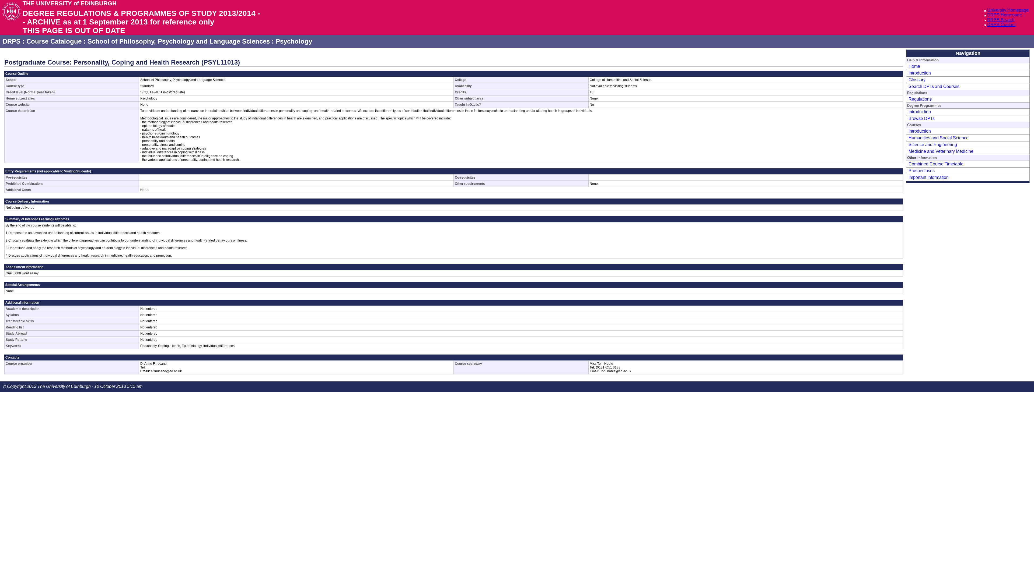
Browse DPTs (922, 118)
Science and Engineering (933, 144)
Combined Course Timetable (936, 164)
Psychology (294, 41)
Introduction (920, 73)
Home (914, 66)
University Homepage (1008, 10)
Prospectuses (922, 170)
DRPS (11, 41)
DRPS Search (1000, 19)
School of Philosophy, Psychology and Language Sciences (179, 41)
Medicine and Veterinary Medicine (941, 151)
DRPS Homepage (1004, 15)
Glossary (917, 79)
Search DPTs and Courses (934, 86)
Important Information (929, 177)
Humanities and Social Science (939, 138)
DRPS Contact (1001, 24)
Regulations (920, 99)
